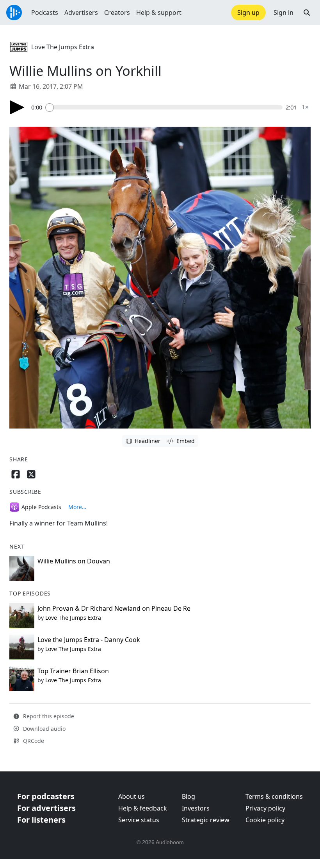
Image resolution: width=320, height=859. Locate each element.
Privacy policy (265, 808)
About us (131, 796)
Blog (188, 796)
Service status (138, 820)
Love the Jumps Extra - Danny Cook (88, 639)
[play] (17, 107)
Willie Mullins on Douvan (73, 561)
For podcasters (46, 796)
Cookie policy (264, 820)
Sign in (283, 12)
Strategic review (205, 820)
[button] (307, 12)
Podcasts (44, 12)
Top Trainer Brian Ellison (73, 671)
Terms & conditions (274, 796)
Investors (196, 808)
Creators (117, 12)
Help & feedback (142, 808)
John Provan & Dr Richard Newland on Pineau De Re (113, 608)
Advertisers (81, 12)
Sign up (248, 12)
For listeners (41, 819)
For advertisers (46, 808)
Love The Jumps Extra (62, 47)
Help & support (158, 12)
